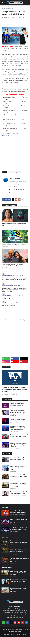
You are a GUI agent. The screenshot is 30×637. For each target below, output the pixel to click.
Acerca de (6, 634)
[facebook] (9, 189)
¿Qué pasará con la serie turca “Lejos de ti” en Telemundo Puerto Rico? (18, 581)
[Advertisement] (16, 22)
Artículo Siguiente (23, 320)
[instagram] (14, 189)
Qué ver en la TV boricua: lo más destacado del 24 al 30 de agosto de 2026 (14, 389)
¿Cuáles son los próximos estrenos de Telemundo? (17, 419)
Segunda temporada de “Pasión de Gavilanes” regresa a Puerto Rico (19, 476)
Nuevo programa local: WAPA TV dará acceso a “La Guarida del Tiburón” (19, 468)
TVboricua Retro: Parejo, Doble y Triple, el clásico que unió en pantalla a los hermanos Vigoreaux (19, 550)
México (11, 8)
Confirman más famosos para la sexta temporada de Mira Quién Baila (12, 264)
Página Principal (5, 8)
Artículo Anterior (6, 320)
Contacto (24, 634)
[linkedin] (21, 189)
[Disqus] (15, 293)
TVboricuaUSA (14, 178)
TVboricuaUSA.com (19, 629)
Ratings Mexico (17, 172)
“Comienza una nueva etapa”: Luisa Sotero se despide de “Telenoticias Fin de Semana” (18, 493)
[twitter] (12, 189)
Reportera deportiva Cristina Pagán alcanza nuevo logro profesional (18, 445)
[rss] (23, 189)
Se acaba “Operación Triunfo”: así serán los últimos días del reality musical (18, 529)
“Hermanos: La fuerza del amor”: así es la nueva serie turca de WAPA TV (19, 436)
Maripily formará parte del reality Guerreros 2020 (14, 224)
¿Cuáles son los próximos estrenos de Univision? (17, 404)
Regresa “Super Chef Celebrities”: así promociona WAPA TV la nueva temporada (18, 512)
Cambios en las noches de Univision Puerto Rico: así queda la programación (17, 428)
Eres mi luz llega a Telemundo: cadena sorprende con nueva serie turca (18, 590)
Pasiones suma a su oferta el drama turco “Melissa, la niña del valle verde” (18, 485)
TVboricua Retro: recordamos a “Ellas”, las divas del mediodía (18, 541)
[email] (9, 192)
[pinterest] (18, 189)
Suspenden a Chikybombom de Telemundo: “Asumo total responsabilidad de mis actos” (19, 459)
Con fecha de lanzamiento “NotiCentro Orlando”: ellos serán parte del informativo (18, 412)
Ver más (26, 205)
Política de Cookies (15, 634)
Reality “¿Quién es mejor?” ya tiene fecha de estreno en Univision (18, 521)
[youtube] (16, 189)
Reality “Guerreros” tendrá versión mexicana (14, 244)
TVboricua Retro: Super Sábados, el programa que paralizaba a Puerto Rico (19, 559)
